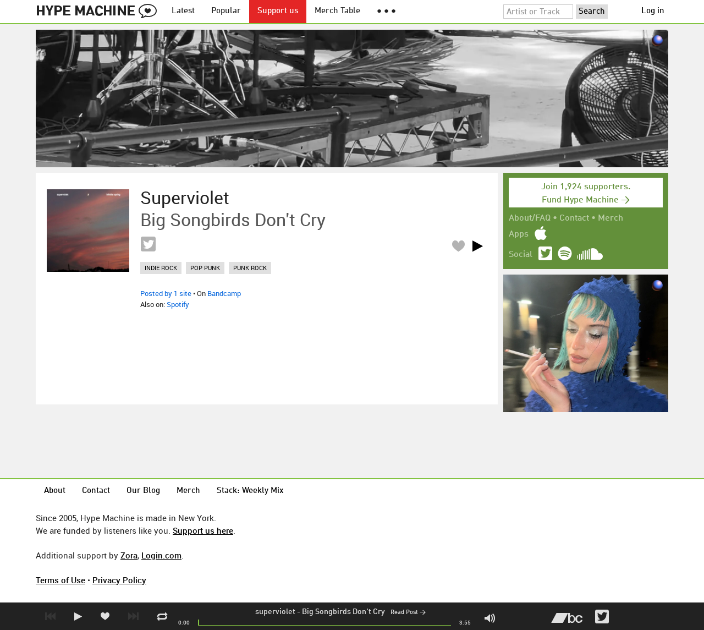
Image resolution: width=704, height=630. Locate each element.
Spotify (178, 304)
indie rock (161, 268)
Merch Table (337, 11)
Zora (129, 555)
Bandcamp (224, 293)
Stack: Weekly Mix (250, 491)
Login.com (161, 555)
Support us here (203, 530)
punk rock (250, 268)
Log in (652, 11)
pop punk (205, 268)
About (54, 491)
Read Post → (408, 613)
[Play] (477, 246)
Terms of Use (60, 579)
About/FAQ (530, 218)
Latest (183, 11)
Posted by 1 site (165, 293)
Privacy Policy (119, 579)
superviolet (275, 612)
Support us (277, 11)
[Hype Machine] (99, 11)
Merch (610, 218)
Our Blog (143, 491)
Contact (574, 218)
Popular (226, 11)
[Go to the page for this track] (88, 230)
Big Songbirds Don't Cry (343, 612)
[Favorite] (458, 245)
